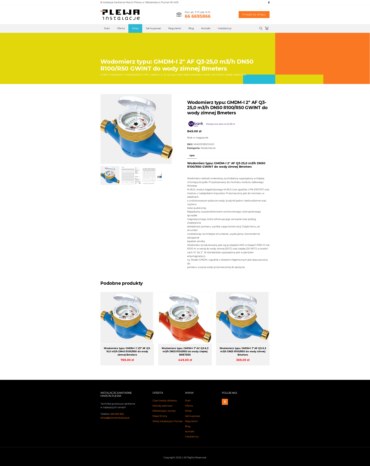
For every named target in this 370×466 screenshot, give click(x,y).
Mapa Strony (159, 416)
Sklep (135, 28)
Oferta (121, 28)
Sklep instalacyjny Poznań (167, 421)
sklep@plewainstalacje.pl (115, 417)
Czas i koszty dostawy (164, 400)
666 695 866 (117, 414)
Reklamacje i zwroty (164, 410)
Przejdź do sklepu (254, 14)
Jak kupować (153, 28)
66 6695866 (198, 16)
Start (107, 28)
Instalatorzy (225, 28)
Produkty (117, 74)
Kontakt (206, 28)
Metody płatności (162, 405)
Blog (191, 28)
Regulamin (174, 28)
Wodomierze (208, 148)
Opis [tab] (192, 155)
